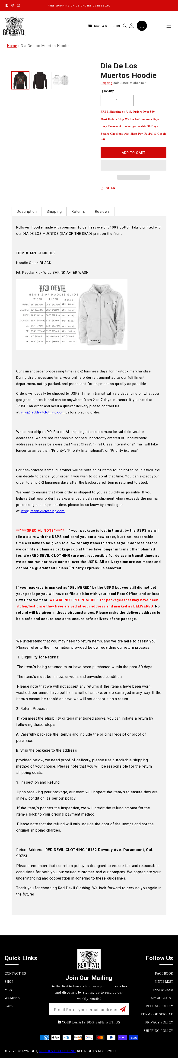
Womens (12, 998)
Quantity (107, 91)
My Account (162, 998)
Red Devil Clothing (57, 1051)
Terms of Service (157, 1014)
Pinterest (164, 981)
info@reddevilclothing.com (43, 412)
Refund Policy (159, 1006)
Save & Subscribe (107, 26)
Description (26, 211)
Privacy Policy (159, 1022)
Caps (9, 1006)
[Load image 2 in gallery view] (40, 80)
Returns (78, 211)
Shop (9, 981)
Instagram (163, 990)
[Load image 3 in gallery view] (60, 80)
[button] (133, 165)
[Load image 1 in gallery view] (20, 80)
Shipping (107, 83)
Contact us (15, 973)
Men (8, 990)
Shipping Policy (158, 1031)
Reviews (102, 211)
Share (112, 188)
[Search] (125, 26)
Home (12, 46)
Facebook (164, 973)
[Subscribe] (123, 1009)
